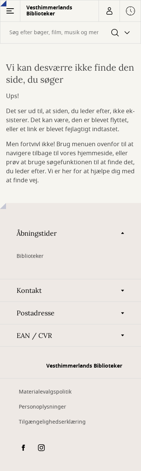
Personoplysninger (42, 407)
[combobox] (70, 32)
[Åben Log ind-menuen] (109, 10)
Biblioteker (30, 256)
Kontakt (29, 290)
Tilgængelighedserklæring (52, 422)
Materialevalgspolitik (45, 392)
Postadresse (36, 313)
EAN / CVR (34, 335)
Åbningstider (37, 233)
